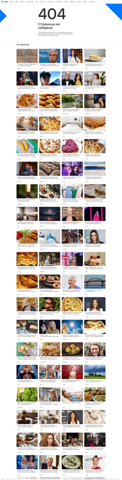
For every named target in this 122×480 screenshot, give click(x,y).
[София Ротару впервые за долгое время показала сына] (72, 172)
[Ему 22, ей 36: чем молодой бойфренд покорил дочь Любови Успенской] (27, 465)
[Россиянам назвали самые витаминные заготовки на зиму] (72, 352)
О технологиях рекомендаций (75, 479)
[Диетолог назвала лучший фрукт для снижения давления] (27, 398)
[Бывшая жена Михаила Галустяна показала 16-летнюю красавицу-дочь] (94, 443)
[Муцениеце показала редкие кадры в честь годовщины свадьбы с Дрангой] (94, 240)
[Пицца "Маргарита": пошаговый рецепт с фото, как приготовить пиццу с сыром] (49, 127)
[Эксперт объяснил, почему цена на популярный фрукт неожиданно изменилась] (27, 149)
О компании (8, 479)
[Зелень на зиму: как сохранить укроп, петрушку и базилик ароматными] (72, 104)
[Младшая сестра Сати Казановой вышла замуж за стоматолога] (94, 465)
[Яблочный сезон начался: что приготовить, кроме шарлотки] (49, 352)
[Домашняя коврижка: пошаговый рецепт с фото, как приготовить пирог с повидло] (94, 330)
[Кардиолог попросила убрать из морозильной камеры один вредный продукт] (94, 104)
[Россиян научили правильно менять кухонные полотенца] (27, 217)
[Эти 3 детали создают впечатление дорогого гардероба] (49, 398)
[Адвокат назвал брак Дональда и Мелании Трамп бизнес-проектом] (27, 172)
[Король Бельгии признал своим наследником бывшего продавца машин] (49, 465)
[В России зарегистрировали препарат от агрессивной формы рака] (49, 240)
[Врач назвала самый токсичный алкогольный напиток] (27, 194)
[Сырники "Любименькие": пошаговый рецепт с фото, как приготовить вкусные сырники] (27, 104)
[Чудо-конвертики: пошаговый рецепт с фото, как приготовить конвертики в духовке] (49, 104)
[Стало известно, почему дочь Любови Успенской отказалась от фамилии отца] (49, 443)
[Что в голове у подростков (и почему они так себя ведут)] (49, 375)
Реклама (13, 479)
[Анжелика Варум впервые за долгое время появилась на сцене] (94, 217)
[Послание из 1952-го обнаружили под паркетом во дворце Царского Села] (27, 59)
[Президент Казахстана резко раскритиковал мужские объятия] (49, 59)
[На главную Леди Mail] (5, 1)
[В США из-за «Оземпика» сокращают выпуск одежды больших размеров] (72, 194)
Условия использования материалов (104, 479)
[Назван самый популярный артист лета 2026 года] (94, 82)
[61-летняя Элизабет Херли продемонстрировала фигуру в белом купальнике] (94, 307)
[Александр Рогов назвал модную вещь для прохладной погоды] (72, 285)
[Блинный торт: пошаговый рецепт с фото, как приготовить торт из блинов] (27, 330)
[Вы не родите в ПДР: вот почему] (72, 398)
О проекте (66, 479)
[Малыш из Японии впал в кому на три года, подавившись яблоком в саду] (27, 352)
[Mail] (2, 1)
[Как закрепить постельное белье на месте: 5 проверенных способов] (72, 127)
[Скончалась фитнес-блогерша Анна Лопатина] (49, 82)
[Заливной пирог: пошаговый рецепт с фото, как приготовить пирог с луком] (94, 127)
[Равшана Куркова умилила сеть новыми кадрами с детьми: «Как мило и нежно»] (72, 420)
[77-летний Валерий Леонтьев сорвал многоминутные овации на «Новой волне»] (27, 82)
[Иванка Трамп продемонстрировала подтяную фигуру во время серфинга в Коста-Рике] (49, 330)
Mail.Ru (2, 479)
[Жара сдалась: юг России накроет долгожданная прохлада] (72, 240)
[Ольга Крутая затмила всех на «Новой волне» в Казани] (72, 82)
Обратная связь (116, 479)
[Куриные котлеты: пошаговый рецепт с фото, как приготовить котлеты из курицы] (27, 240)
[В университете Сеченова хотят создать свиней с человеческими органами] (49, 172)
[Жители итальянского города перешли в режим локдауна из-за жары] (72, 330)
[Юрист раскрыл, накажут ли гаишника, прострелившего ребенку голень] (27, 420)
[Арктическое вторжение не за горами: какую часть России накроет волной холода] (94, 172)
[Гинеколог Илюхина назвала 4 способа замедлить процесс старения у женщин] (49, 262)
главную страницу (53, 35)
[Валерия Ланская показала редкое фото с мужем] (72, 59)
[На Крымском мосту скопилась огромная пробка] (94, 285)
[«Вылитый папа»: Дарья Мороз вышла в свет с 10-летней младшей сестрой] (72, 217)
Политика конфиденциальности (89, 479)
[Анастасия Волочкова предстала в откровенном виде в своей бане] (27, 307)
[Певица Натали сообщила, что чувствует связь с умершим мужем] (72, 262)
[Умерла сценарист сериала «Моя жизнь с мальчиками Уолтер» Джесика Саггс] (94, 352)
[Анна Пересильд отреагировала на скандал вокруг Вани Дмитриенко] (72, 375)
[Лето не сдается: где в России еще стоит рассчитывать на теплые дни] (94, 375)
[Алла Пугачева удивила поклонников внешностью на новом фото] (27, 375)
